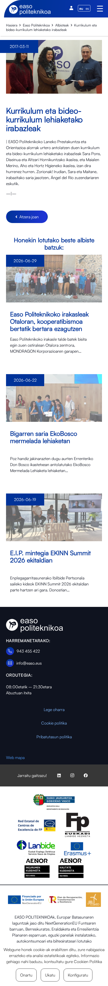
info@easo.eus (29, 663)
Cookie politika (54, 723)
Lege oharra (54, 709)
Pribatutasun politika (54, 736)
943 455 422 (28, 651)
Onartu (26, 975)
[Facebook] (86, 775)
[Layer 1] (34, 626)
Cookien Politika (88, 961)
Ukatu (50, 975)
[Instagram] (72, 775)
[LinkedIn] (59, 775)
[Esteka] (54, 308)
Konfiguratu (78, 975)
